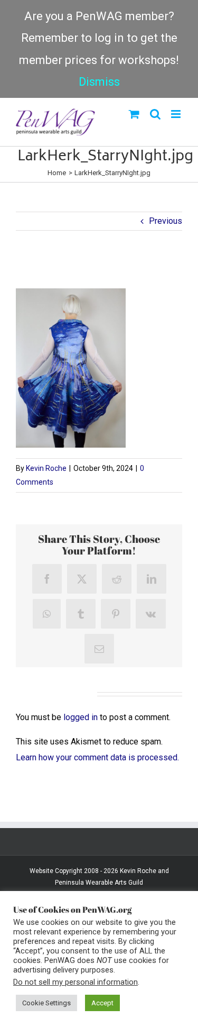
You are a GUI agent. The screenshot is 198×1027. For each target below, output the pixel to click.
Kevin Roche (46, 468)
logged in (80, 717)
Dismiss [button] (99, 81)
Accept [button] (102, 1003)
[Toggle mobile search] (155, 114)
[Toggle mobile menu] (176, 114)
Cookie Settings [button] (46, 1003)
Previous (165, 221)
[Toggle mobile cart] (134, 114)
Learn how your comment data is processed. (97, 757)
